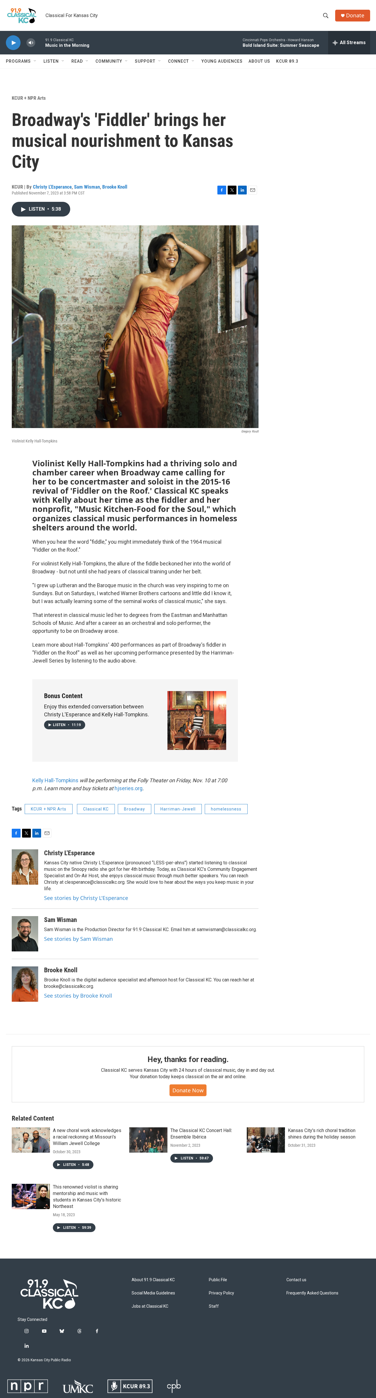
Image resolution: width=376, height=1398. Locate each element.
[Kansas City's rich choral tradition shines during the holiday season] (266, 1140)
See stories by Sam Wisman (78, 938)
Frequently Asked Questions (312, 1293)
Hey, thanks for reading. (187, 1059)
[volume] (31, 42)
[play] (13, 42)
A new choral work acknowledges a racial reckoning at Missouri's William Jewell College (87, 1137)
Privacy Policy (221, 1293)
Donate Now (188, 1090)
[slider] (40, 42)
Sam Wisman (87, 187)
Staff (214, 1306)
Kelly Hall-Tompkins (55, 780)
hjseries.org (128, 788)
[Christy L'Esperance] (25, 867)
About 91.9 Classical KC (153, 1280)
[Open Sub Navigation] (35, 61)
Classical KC (96, 809)
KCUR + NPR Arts (29, 98)
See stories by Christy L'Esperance (86, 897)
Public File (218, 1280)
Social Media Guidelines (153, 1293)
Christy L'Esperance (52, 187)
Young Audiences (222, 61)
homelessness (226, 809)
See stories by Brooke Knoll (78, 995)
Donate (355, 15)
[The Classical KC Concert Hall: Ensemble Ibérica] (148, 1140)
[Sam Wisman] (25, 933)
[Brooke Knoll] (25, 984)
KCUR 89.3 (287, 61)
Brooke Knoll (114, 187)
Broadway (134, 809)
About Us (259, 61)
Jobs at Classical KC (150, 1306)
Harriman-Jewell (178, 809)
